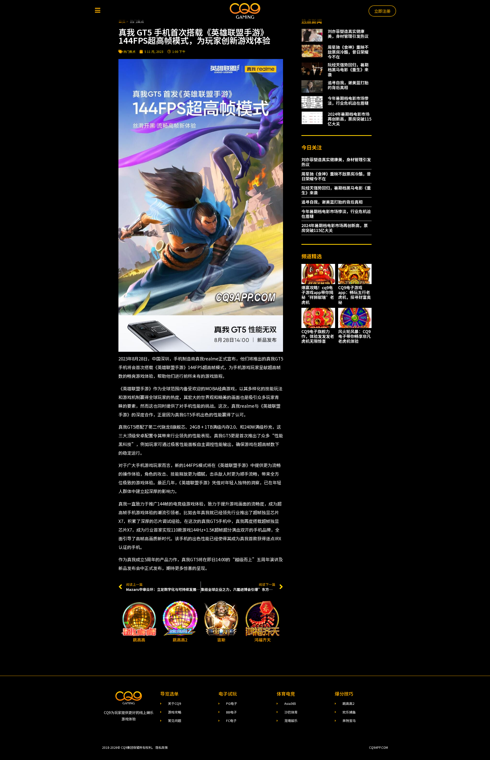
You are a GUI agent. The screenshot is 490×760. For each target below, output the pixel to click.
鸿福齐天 (262, 640)
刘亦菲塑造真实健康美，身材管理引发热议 (348, 33)
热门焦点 (129, 51)
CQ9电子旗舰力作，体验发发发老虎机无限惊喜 (317, 336)
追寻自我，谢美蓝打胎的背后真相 (348, 84)
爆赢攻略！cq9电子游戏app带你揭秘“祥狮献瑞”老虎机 (317, 294)
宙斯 (221, 640)
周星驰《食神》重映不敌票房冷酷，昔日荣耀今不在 (348, 52)
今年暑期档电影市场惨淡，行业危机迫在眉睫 (348, 100)
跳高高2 (180, 640)
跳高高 (139, 640)
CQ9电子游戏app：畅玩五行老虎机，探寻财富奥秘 (354, 294)
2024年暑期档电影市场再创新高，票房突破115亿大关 (349, 119)
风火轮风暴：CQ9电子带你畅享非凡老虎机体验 (354, 336)
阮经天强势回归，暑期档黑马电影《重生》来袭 (348, 69)
